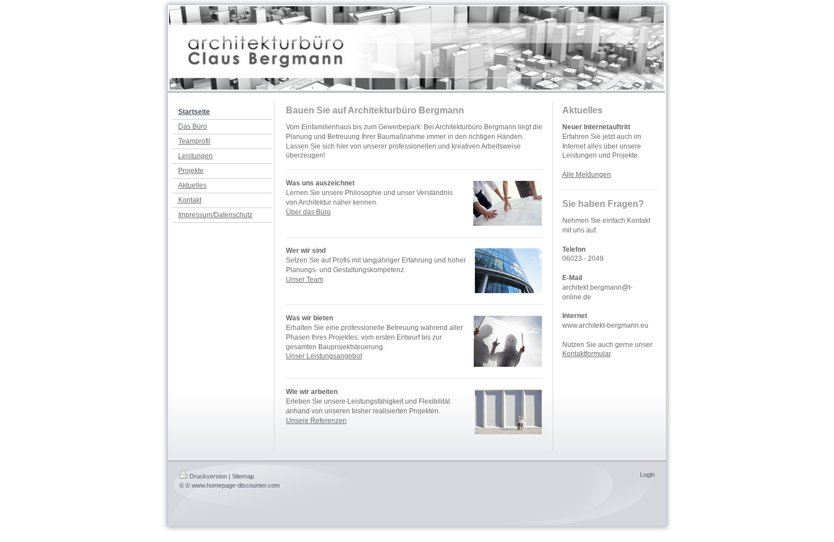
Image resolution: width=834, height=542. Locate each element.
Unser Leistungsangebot (324, 356)
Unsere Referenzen (316, 421)
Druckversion (208, 476)
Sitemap (243, 476)
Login (647, 474)
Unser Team (304, 279)
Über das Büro (308, 212)
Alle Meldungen (586, 175)
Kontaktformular (586, 354)
